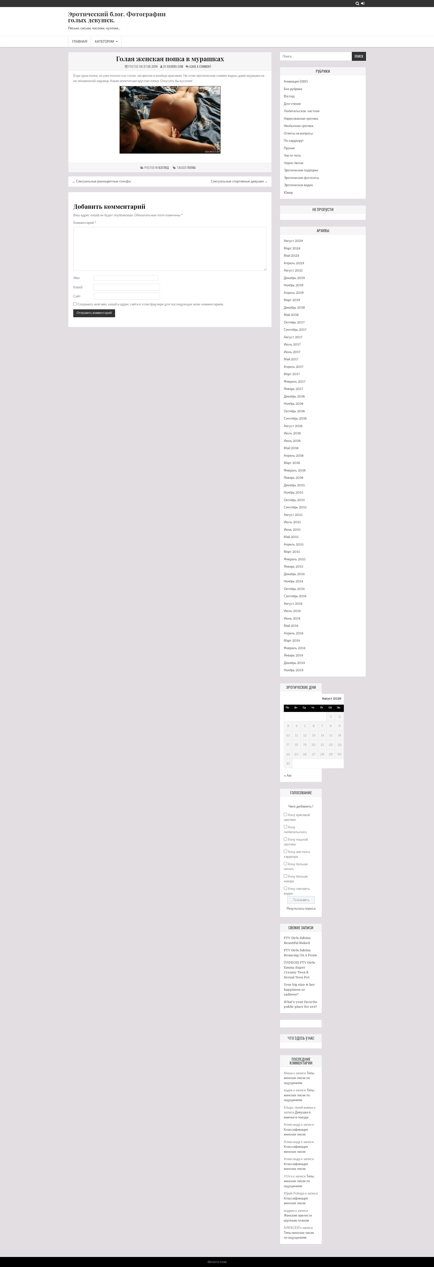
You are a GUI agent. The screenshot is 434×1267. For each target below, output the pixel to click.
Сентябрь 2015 (295, 507)
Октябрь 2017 (294, 322)
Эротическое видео (298, 185)
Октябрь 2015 (294, 500)
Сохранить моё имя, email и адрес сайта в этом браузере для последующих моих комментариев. (150, 304)
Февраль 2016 (295, 470)
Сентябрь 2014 (295, 596)
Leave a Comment (200, 66)
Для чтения (292, 104)
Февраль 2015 (295, 559)
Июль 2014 (292, 611)
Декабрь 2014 (294, 574)
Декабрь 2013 (294, 663)
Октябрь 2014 (294, 589)
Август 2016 (293, 426)
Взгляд (163, 167)
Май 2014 (291, 626)
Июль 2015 (292, 522)
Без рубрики (293, 89)
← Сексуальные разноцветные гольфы (101, 181)
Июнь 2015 (292, 529)
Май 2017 (291, 359)
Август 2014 (293, 604)
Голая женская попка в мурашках (170, 58)
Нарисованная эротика (301, 118)
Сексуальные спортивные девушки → (239, 181)
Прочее (289, 148)
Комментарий (84, 223)
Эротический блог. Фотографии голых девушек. (117, 17)
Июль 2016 (292, 433)
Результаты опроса (301, 908)
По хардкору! (293, 141)
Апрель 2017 (294, 367)
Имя (76, 278)
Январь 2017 (293, 389)
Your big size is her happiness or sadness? (299, 989)
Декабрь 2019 (294, 278)
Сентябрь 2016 (295, 418)
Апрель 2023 (294, 263)
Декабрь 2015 (294, 485)
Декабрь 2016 (294, 396)
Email (77, 287)
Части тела (292, 155)
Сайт (77, 296)
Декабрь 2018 (294, 307)
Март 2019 (292, 300)
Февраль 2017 (295, 381)
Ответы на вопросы (298, 133)
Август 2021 (293, 270)
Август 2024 (293, 241)
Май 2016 (291, 448)
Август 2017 (293, 337)
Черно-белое (293, 163)
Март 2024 (292, 248)
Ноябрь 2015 (293, 492)
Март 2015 (292, 552)
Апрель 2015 (294, 544)
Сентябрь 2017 (295, 329)
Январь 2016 (293, 478)
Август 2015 (293, 515)
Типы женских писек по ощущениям (299, 1078)
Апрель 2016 (294, 455)
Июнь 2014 (292, 618)
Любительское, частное (301, 111)
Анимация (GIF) (296, 81)
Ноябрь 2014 (293, 581)
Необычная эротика (298, 126)
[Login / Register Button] (362, 3)
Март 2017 (292, 374)
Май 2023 (291, 255)
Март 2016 (292, 463)
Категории (104, 41)
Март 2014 (292, 640)
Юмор (288, 192)
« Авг (288, 775)
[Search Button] (357, 3)
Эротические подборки (301, 170)
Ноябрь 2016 (293, 404)
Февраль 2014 (294, 648)
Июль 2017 (292, 344)
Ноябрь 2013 (293, 670)
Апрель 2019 (294, 293)
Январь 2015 (293, 566)
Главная (79, 41)
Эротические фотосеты (301, 178)
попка (191, 167)
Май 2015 (291, 537)
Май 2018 (291, 315)
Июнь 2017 (292, 352)
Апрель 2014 (293, 633)
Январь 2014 (293, 655)
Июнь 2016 (292, 441)
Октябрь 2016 (294, 411)
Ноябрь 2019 (293, 285)
